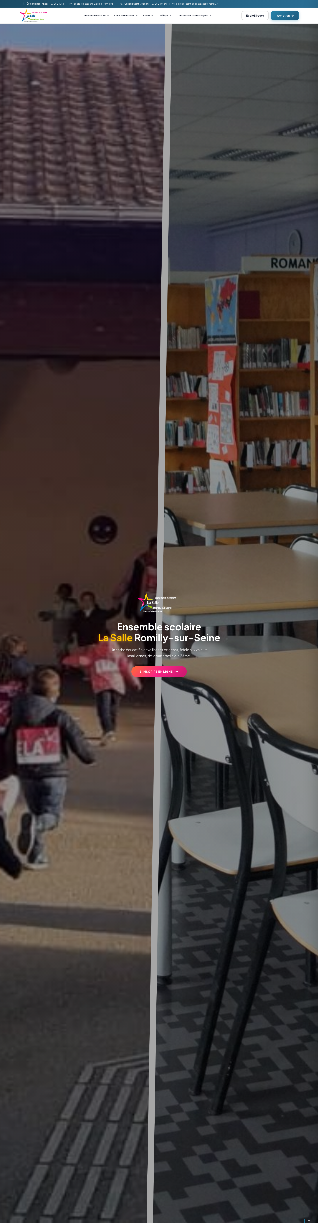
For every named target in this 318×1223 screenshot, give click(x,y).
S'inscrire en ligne (156, 671)
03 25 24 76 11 (57, 3)
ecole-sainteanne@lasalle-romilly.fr (93, 3)
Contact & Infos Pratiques (192, 15)
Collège (163, 15)
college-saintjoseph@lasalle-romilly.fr (197, 3)
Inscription (283, 15)
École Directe (255, 15)
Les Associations (124, 15)
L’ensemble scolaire (94, 15)
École (146, 15)
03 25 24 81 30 (159, 3)
